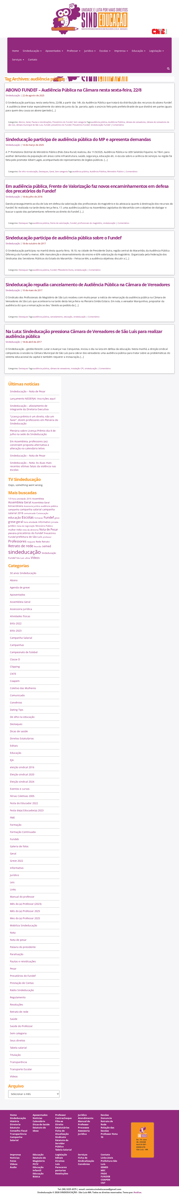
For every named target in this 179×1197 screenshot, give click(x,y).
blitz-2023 (16, 630)
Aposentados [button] (53, 50)
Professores (17, 541)
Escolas (28, 517)
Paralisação (16, 954)
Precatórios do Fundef (62, 122)
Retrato (46, 541)
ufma (27, 558)
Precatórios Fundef (81, 124)
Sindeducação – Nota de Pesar (27, 391)
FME (12, 817)
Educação (15, 753)
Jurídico (14, 875)
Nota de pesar (18, 939)
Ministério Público (115, 171)
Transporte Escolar (21, 1069)
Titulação (15, 1055)
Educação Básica (38, 1175)
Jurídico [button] (89, 50)
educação (68, 316)
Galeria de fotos (19, 846)
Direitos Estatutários (22, 738)
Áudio (13, 1167)
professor (47, 537)
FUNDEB (105, 1176)
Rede (38, 541)
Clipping (15, 666)
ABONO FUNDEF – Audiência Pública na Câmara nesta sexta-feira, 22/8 (73, 90)
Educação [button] (138, 50)
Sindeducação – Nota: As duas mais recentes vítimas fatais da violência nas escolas (33, 466)
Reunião (37, 546)
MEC (103, 1170)
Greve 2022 (16, 860)
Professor (60, 1115)
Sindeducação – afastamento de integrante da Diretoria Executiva (29, 407)
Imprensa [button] (120, 50)
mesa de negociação (26, 526)
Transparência (18, 1062)
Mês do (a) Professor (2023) (25, 904)
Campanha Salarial (21, 637)
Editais (14, 745)
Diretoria (15, 1124)
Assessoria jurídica (32, 506)
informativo (44, 522)
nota (19, 529)
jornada (54, 522)
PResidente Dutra (65, 270)
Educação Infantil (38, 1169)
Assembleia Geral (19, 502)
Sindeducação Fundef (100, 124)
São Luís (20, 557)
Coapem (15, 681)
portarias (60, 1170)
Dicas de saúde (19, 731)
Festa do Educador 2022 (24, 803)
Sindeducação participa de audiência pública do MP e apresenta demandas (78, 139)
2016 (29, 498)
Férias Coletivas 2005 (22, 796)
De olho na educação (28, 171)
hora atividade (31, 522)
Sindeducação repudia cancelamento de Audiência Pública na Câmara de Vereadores (88, 284)
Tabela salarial (18, 1047)
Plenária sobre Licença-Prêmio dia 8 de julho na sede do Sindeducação (33, 432)
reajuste (31, 541)
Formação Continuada (23, 832)
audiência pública (99, 122)
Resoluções (16, 1004)
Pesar (13, 968)
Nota (13, 932)
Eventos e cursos (20, 788)
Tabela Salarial (63, 1149)
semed (46, 546)
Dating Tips (16, 709)
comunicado (30, 513)
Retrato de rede (20, 546)
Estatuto (15, 1127)
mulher (12, 529)
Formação (15, 824)
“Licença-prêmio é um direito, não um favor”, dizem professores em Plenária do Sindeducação (34, 420)
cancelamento (56, 316)
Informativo (16, 868)
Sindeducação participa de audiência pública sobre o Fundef (63, 238)
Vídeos (35, 558)
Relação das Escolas (107, 1129)
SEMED (104, 1167)
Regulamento (18, 997)
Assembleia (38, 498)
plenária (12, 533)
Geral (28, 122)
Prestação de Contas (22, 983)
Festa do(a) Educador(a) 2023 (27, 810)
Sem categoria (80, 122)
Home (15, 50)
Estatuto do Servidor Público (61, 1143)
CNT (103, 1182)
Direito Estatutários (62, 1126)
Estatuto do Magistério (39, 1159)
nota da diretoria (30, 529)
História (14, 1121)
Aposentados (17, 594)
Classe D (15, 659)
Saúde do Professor (21, 1026)
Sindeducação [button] (31, 50)
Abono (22, 122)
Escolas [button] (104, 50)
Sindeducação (13, 95)
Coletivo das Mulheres (23, 688)
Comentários (118, 124)
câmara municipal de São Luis (29, 124)
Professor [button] (73, 50)
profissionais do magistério (90, 223)
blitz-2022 (16, 623)
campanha (13, 509)
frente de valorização (59, 223)
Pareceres (61, 1167)
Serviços (82, 1154)
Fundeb (14, 839)
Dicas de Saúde (41, 1124)
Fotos (13, 1160)
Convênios (16, 702)
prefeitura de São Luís (29, 536)
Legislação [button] (155, 50)
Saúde (13, 1019)
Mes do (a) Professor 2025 (25, 918)
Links (13, 889)
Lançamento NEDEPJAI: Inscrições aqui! (33, 398)
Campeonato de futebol (24, 652)
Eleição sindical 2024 (22, 781)
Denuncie (106, 1118)
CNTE (13, 673)
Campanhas (17, 645)
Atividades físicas (20, 616)
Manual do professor (22, 896)
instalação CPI (77, 368)
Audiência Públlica (116, 122)
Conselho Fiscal (18, 1130)
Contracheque (63, 1118)
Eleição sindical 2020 (22, 774)
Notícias (37, 1118)
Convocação (42, 513)
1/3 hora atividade (17, 498)
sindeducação (89, 21)
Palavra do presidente (23, 947)
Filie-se (59, 1121)
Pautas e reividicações (41, 122)
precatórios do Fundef (61, 124)
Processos (83, 1127)
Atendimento (85, 1118)
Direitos (59, 1160)
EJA (12, 760)
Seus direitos (17, 1040)
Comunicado (17, 695)
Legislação (61, 1154)
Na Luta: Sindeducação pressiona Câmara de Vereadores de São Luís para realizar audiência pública (84, 333)
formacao (38, 518)
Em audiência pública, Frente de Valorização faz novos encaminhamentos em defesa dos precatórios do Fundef (87, 188)
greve (57, 518)
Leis (12, 882)
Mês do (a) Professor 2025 (25, 911)
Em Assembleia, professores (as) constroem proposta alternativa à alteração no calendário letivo (29, 445)
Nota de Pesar (48, 529)
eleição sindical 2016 (22, 767)
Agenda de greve (20, 587)
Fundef (47, 124)
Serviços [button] (17, 59)
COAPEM (105, 1179)
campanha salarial (31, 509)
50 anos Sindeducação (23, 573)
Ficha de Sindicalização (86, 1159)
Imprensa (15, 1154)
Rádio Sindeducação (22, 990)
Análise (137, 1192)
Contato (32, 59)
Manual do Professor (84, 1123)
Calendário (39, 1121)
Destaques (43, 171)
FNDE (104, 1173)
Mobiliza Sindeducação (23, 925)
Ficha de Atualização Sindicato (62, 1134)
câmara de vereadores (136, 122)
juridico (12, 525)
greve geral (15, 522)
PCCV (35, 1164)
